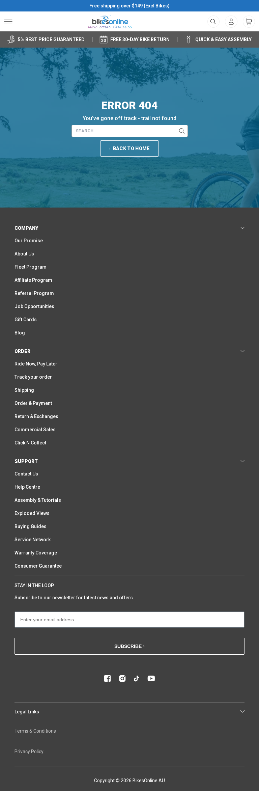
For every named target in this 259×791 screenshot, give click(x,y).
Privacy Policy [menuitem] (29, 751)
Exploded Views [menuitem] (32, 513)
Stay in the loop (34, 585)
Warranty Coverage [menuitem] (36, 552)
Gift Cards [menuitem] (26, 319)
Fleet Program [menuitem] (31, 267)
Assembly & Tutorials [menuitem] (38, 500)
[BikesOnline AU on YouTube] (151, 679)
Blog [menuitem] (20, 332)
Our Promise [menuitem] (29, 240)
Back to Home (131, 148)
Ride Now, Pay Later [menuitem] (36, 363)
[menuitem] (231, 22)
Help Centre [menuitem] (27, 487)
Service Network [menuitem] (33, 539)
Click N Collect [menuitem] (30, 442)
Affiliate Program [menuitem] (33, 280)
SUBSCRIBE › (129, 646)
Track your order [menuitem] (33, 377)
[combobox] (129, 131)
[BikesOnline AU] (110, 21)
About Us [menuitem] (24, 253)
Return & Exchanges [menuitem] (36, 416)
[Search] (182, 131)
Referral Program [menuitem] (34, 293)
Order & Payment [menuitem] (33, 403)
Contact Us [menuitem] (26, 473)
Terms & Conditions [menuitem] (35, 731)
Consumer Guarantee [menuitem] (38, 566)
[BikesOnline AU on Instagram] (122, 678)
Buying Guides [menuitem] (31, 526)
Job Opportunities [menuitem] (34, 306)
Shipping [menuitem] (24, 390)
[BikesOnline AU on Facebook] (107, 678)
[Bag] (249, 22)
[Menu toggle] (8, 21)
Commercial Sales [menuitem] (35, 429)
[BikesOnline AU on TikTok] (136, 679)
